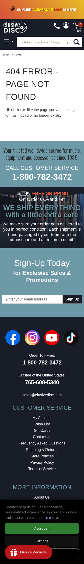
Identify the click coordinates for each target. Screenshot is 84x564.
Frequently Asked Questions (42, 443)
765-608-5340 (42, 382)
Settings (41, 541)
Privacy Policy (42, 462)
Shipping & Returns (42, 450)
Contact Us (42, 437)
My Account (42, 418)
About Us (42, 497)
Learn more (48, 517)
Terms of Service (42, 469)
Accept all (41, 528)
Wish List (42, 424)
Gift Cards (42, 430)
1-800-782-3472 (42, 177)
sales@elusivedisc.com (42, 395)
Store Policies (42, 456)
